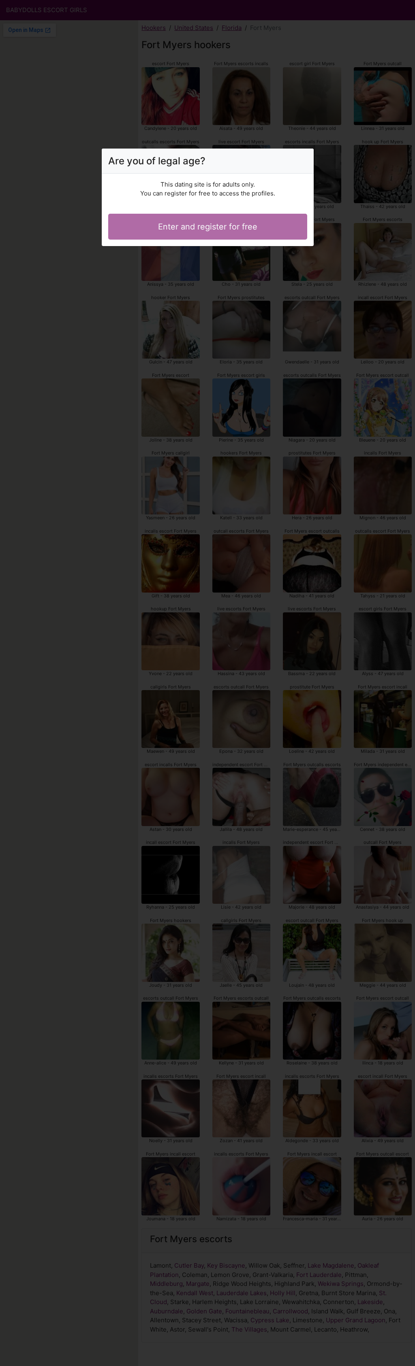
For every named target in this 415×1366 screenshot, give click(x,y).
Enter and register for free (207, 227)
